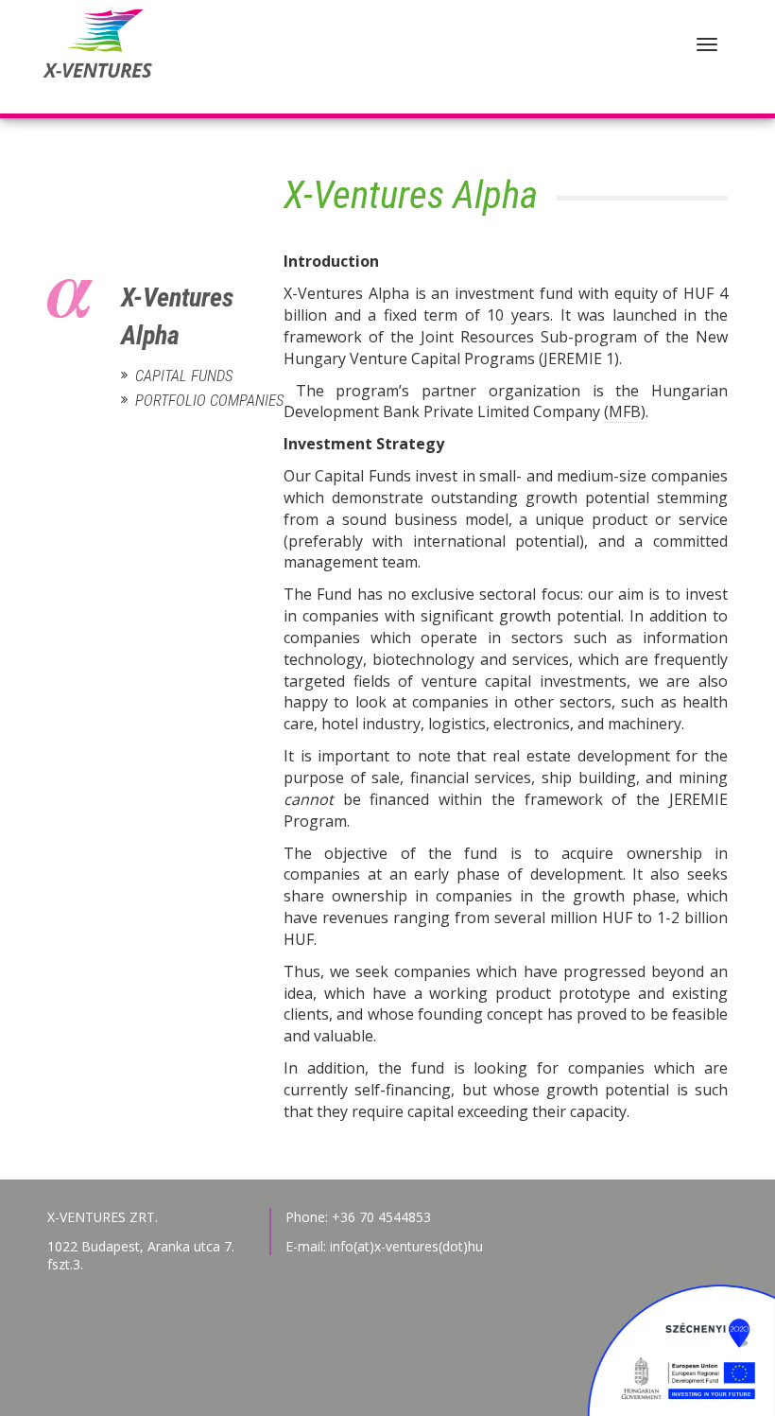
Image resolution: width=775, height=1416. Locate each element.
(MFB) (625, 411)
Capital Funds (183, 376)
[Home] (94, 57)
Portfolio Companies (188, 401)
